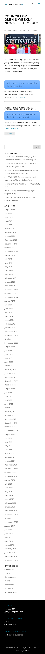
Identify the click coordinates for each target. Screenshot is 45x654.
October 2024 (10, 293)
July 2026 (8, 213)
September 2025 (11, 251)
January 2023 (9, 373)
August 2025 (9, 255)
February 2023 (10, 369)
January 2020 (9, 507)
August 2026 (9, 209)
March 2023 (9, 366)
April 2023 (8, 362)
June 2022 (8, 396)
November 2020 (11, 469)
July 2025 (8, 259)
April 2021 (8, 449)
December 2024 (10, 286)
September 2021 (11, 430)
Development (10, 577)
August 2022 (9, 388)
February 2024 (10, 324)
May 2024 (8, 312)
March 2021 (9, 453)
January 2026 (9, 236)
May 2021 (8, 446)
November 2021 (11, 423)
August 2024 (9, 301)
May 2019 (8, 537)
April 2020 (8, 495)
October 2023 (10, 339)
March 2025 (9, 274)
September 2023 (11, 343)
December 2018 (10, 556)
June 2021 (8, 442)
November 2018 (11, 560)
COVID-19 (8, 573)
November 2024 (11, 289)
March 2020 (9, 499)
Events (7, 581)
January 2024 (9, 327)
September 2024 (11, 297)
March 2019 (9, 545)
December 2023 (10, 331)
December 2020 (10, 465)
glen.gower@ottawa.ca (13, 612)
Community (9, 569)
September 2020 (11, 476)
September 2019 (11, 522)
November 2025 (11, 244)
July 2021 (8, 438)
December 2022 (10, 377)
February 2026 (10, 232)
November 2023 (11, 335)
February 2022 (10, 411)
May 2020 (8, 491)
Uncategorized (10, 592)
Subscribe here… (19, 97)
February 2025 (10, 278)
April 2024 (8, 316)
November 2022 (11, 381)
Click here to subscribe (13, 635)
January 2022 (9, 415)
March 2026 (9, 228)
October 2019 (10, 518)
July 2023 (8, 350)
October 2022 (10, 385)
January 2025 (9, 282)
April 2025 (8, 270)
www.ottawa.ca (10, 625)
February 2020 (10, 503)
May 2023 (8, 358)
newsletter (9, 133)
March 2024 (9, 320)
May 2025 (8, 266)
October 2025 (10, 247)
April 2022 (8, 404)
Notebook (8, 588)
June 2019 (8, 533)
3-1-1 (6, 622)
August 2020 (9, 480)
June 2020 (8, 488)
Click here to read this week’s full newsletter (22, 84)
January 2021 (9, 461)
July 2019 (8, 530)
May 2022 (8, 400)
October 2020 (10, 472)
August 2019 (9, 526)
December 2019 (10, 510)
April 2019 (8, 541)
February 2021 (10, 457)
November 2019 (11, 514)
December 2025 (10, 240)
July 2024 (8, 305)
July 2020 (8, 484)
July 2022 (8, 392)
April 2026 (8, 225)
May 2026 (8, 221)
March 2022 (9, 407)
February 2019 (10, 549)
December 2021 (10, 419)
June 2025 (8, 263)
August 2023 (9, 347)
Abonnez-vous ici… (12, 128)
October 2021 (10, 427)
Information (32, 30)
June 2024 (8, 308)
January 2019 (9, 552)
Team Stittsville (12, 30)
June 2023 (8, 354)
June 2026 (8, 217)
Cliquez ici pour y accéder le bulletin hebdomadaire (21, 116)
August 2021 (9, 434)
